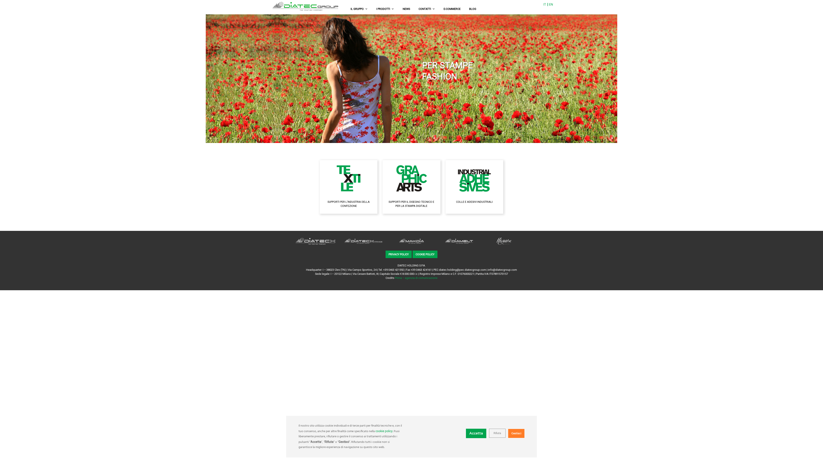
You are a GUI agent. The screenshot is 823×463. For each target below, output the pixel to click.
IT (544, 4)
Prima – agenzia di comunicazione (416, 278)
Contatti (425, 9)
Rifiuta (497, 433)
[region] (411, 78)
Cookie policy (425, 254)
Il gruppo (357, 9)
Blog (472, 9)
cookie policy (384, 431)
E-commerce (452, 9)
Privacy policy (399, 254)
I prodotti (383, 9)
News (406, 9)
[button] (4, 78)
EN (551, 4)
